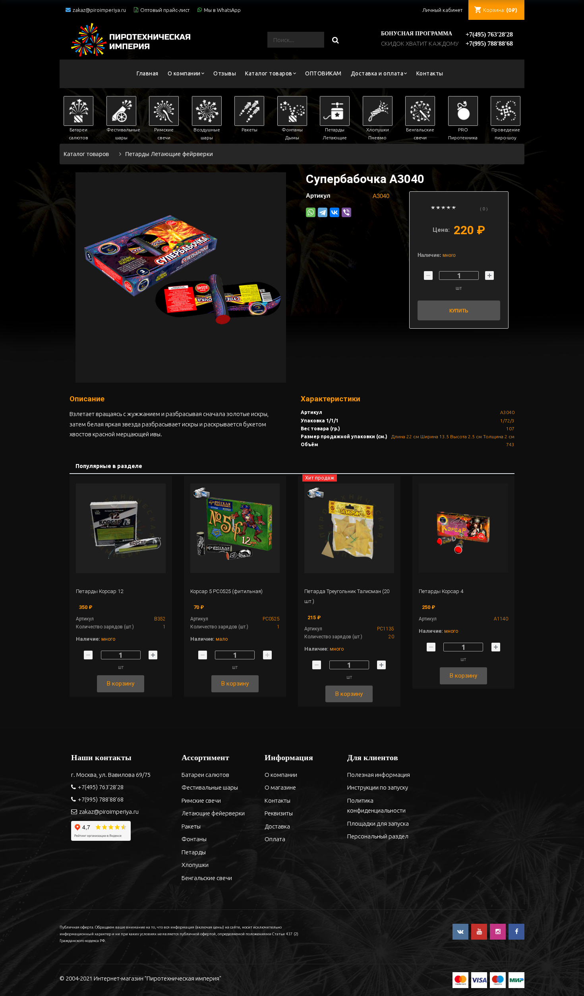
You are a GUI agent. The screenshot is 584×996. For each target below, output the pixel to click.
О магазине (280, 787)
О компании (184, 73)
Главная (148, 73)
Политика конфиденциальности (376, 805)
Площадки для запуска (378, 823)
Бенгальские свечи (207, 878)
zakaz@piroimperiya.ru (99, 10)
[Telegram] (322, 212)
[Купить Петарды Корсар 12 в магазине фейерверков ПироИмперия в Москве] (121, 528)
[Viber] (346, 212)
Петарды (194, 852)
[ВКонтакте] (334, 212)
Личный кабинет (442, 10)
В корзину (120, 683)
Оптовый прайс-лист (165, 10)
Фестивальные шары (210, 787)
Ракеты (191, 826)
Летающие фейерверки (213, 813)
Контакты (429, 73)
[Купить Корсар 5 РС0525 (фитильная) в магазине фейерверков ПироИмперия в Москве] (235, 528)
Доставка (277, 826)
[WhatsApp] (310, 212)
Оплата (275, 839)
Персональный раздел (377, 836)
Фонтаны (194, 839)
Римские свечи (201, 800)
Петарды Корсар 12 (99, 591)
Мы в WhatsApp (222, 10)
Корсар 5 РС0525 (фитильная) (226, 591)
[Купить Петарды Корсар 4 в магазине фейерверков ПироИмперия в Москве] (464, 528)
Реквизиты (279, 813)
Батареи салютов (205, 774)
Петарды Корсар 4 (441, 591)
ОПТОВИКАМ (323, 73)
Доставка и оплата (377, 73)
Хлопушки (195, 864)
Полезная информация (378, 774)
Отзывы (224, 73)
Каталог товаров (268, 73)
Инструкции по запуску (377, 787)
